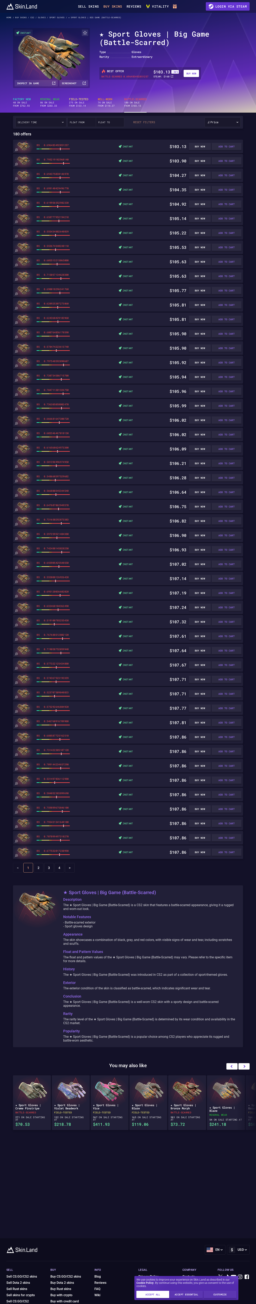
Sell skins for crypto (20, 1295)
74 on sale (106, 102)
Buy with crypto (61, 1295)
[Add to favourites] (85, 33)
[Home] (21, 6)
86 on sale (49, 102)
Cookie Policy (145, 1282)
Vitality (160, 6)
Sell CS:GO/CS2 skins (21, 1276)
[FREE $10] (175, 6)
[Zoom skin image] (16, 150)
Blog (97, 1276)
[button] (244, 1066)
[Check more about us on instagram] (240, 1277)
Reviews (134, 6)
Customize (220, 1294)
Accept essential (186, 1294)
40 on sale (22, 102)
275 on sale (78, 102)
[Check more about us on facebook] (247, 1277)
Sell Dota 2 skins (18, 1283)
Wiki (97, 1295)
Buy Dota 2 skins (62, 1283)
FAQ (97, 1289)
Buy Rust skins (60, 1289)
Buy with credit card (64, 1301)
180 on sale (135, 102)
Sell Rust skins (16, 1289)
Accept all (152, 1294)
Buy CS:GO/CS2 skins (65, 1276)
